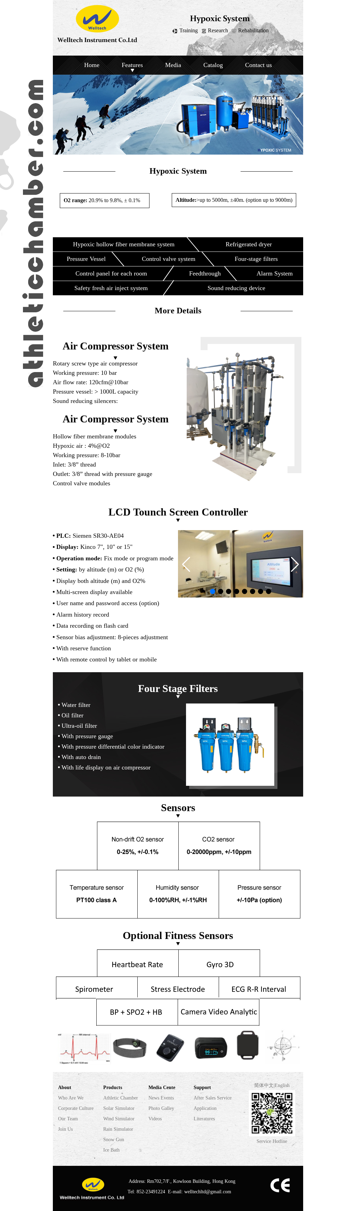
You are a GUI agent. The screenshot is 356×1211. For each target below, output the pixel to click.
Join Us (65, 1129)
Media (173, 64)
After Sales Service (213, 1098)
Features (132, 64)
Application (205, 1108)
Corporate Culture (76, 1108)
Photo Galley (161, 1108)
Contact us (258, 64)
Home (91, 64)
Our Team (68, 1118)
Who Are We (70, 1098)
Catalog (213, 64)
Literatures (204, 1118)
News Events (161, 1098)
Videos (155, 1118)
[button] (186, 564)
